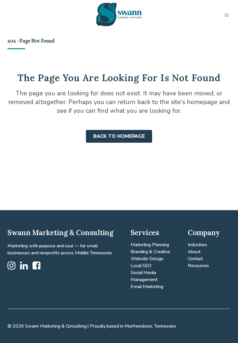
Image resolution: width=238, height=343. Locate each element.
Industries (197, 245)
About (194, 252)
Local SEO (141, 265)
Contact (195, 259)
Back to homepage (119, 136)
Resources (198, 265)
